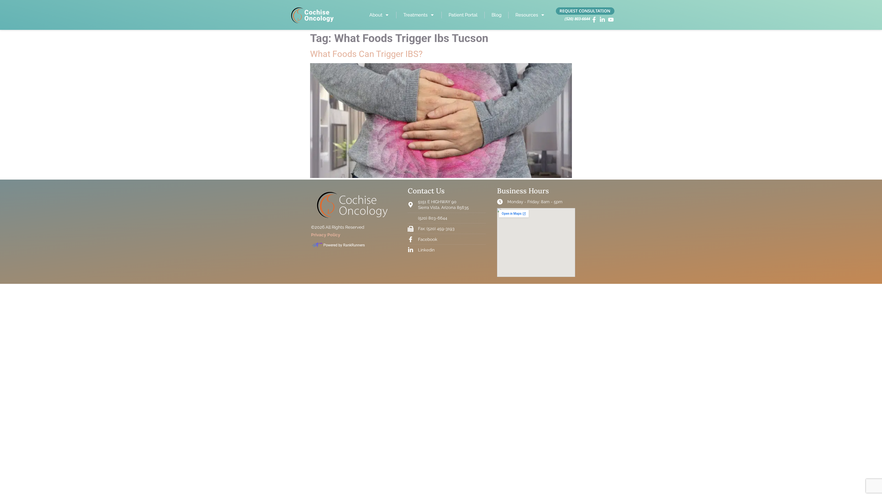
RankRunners (354, 245)
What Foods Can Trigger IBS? (366, 54)
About (375, 15)
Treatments (415, 15)
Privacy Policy (325, 234)
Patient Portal (463, 15)
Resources (526, 15)
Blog (496, 15)
